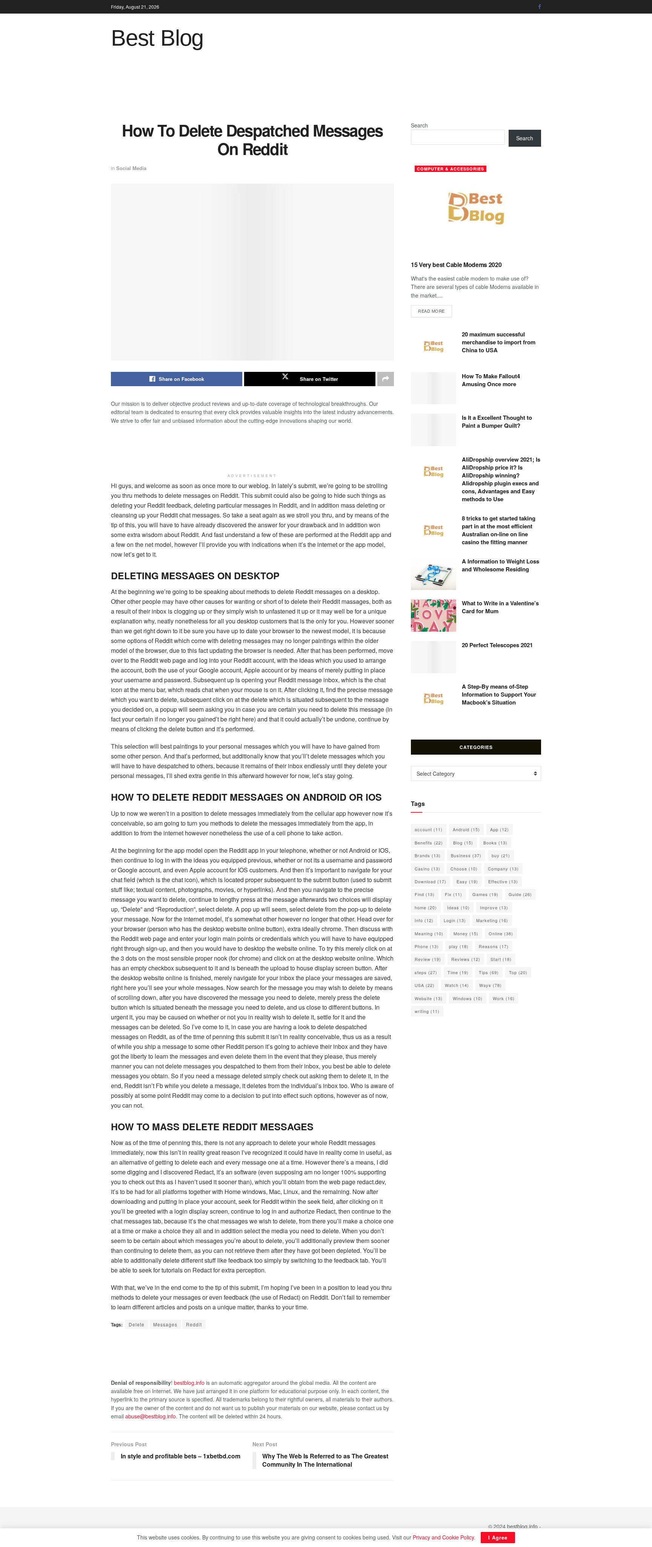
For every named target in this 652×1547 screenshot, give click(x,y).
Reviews (465, 959)
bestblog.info (189, 1382)
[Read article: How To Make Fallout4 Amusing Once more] (433, 388)
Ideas (458, 907)
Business (466, 855)
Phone (427, 946)
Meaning (429, 933)
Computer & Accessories (450, 169)
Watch (457, 985)
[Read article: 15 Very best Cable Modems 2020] (476, 208)
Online (501, 933)
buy (501, 855)
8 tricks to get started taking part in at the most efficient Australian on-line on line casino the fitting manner (498, 530)
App (499, 829)
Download (430, 881)
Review (428, 959)
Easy (467, 881)
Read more (435, 310)
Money (466, 933)
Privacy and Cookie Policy (443, 1537)
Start (501, 959)
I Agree (497, 1537)
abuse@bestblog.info (150, 1416)
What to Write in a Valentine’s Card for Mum (500, 607)
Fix (453, 894)
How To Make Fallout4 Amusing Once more (491, 380)
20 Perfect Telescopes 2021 (497, 645)
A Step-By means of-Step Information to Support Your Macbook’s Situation (499, 694)
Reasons (494, 946)
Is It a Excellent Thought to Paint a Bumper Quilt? (497, 421)
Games (485, 894)
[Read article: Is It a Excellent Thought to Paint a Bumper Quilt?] (433, 430)
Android (466, 829)
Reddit (194, 1324)
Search (419, 125)
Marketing (492, 920)
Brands (428, 855)
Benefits (429, 842)
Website (429, 998)
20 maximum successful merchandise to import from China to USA (498, 342)
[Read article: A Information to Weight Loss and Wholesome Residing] (433, 573)
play (459, 946)
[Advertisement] (326, 91)
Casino (427, 869)
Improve (494, 907)
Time (458, 972)
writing (427, 1011)
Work (504, 998)
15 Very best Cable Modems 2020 (456, 264)
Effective (503, 881)
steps (426, 972)
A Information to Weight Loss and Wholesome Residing (500, 565)
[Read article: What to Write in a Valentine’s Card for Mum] (433, 615)
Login (455, 920)
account (429, 829)
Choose (464, 869)
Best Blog (157, 38)
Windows (468, 998)
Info (424, 920)
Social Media (131, 168)
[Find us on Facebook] (539, 7)
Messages (165, 1324)
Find (425, 894)
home (426, 907)
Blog (463, 842)
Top (518, 972)
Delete (137, 1324)
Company (503, 869)
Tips (489, 972)
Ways (490, 985)
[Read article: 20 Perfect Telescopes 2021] (433, 657)
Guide (520, 894)
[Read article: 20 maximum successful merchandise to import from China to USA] (433, 346)
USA (425, 985)
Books (495, 842)
